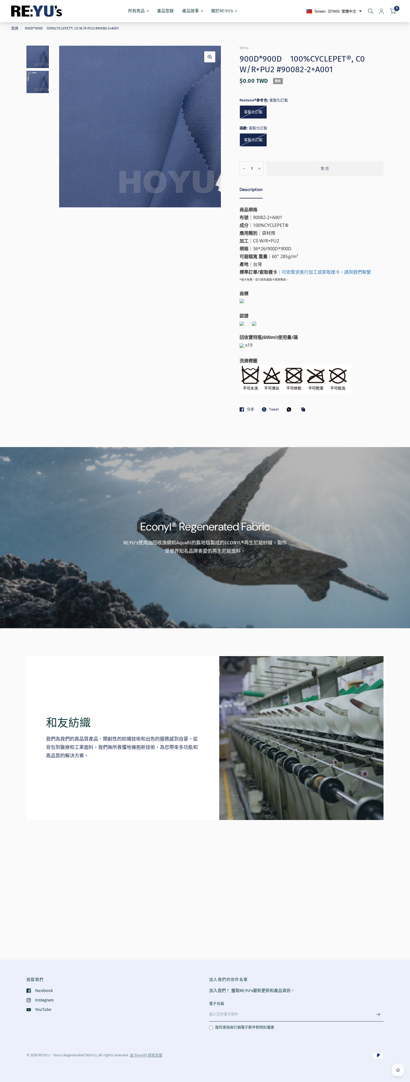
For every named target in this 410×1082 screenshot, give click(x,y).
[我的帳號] (381, 11)
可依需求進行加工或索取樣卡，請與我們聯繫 (326, 272)
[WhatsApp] (290, 409)
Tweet (274, 409)
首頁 (14, 28)
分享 (250, 409)
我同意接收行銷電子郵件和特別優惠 (244, 1027)
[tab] (251, 190)
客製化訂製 (253, 112)
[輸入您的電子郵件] (378, 1014)
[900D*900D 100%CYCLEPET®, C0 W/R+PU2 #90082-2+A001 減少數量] (244, 169)
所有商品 (136, 10)
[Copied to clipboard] (304, 409)
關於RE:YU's (222, 10)
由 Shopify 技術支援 (146, 1055)
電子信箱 (216, 1003)
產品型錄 (165, 10)
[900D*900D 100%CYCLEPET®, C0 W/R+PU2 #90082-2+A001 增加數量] (259, 169)
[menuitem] (138, 11)
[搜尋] (370, 11)
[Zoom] (209, 56)
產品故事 (190, 10)
